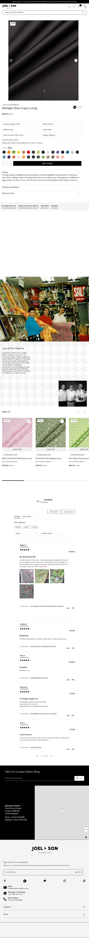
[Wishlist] (74, 7)
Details (5, 172)
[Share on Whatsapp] (74, 107)
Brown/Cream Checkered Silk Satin (43, 646)
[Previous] (78, 412)
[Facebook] (4, 880)
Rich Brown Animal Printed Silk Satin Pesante (47, 606)
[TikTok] (84, 880)
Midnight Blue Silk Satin (39, 678)
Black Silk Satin (36, 747)
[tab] (53, 512)
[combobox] (26, 533)
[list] (44, 584)
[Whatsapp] (24, 881)
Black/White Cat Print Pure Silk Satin (44, 714)
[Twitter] (45, 880)
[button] (68, 608)
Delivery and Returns (10, 187)
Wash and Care (8, 193)
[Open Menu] (85, 7)
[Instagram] (64, 880)
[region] (62, 813)
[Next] (84, 412)
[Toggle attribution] (86, 837)
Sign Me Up (78, 872)
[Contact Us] (69, 7)
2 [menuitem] (44, 756)
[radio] (18, 527)
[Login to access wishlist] (79, 107)
